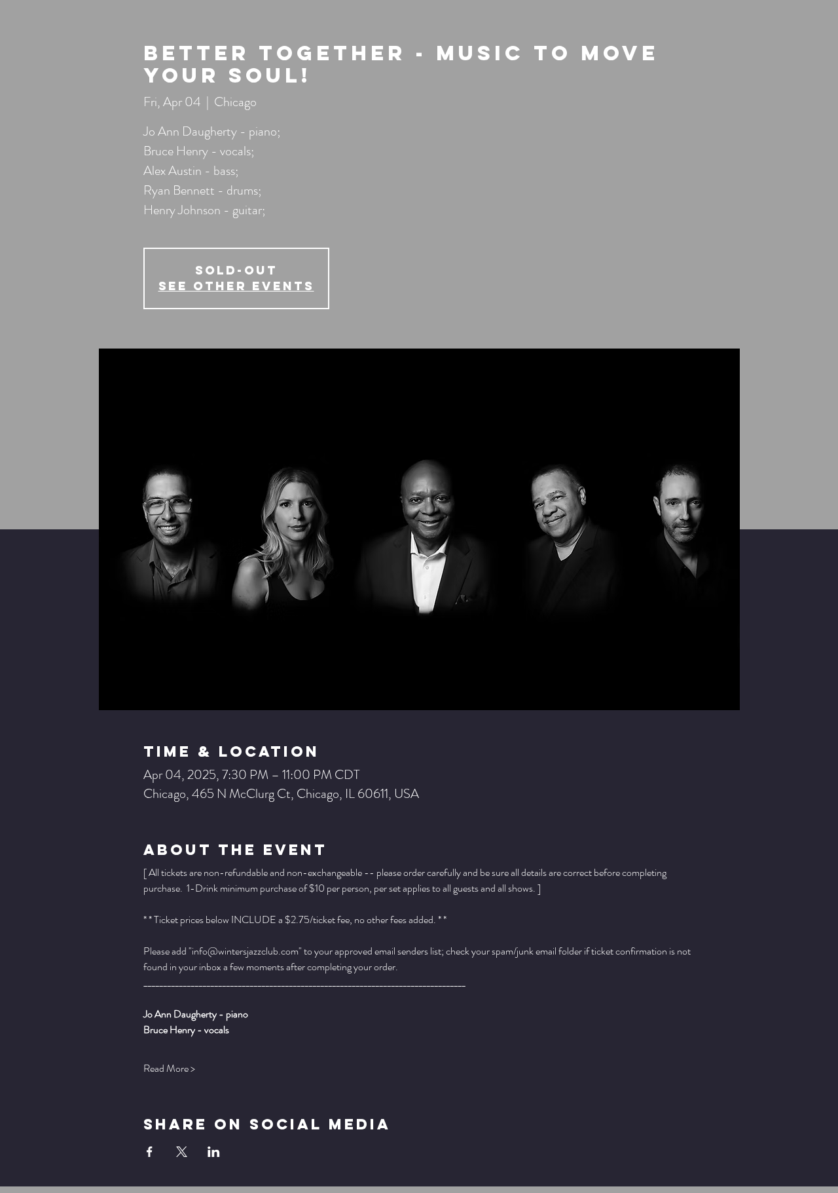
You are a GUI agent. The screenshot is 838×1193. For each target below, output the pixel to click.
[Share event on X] (181, 1151)
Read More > (169, 1068)
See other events (236, 286)
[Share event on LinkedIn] (214, 1151)
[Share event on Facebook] (149, 1151)
